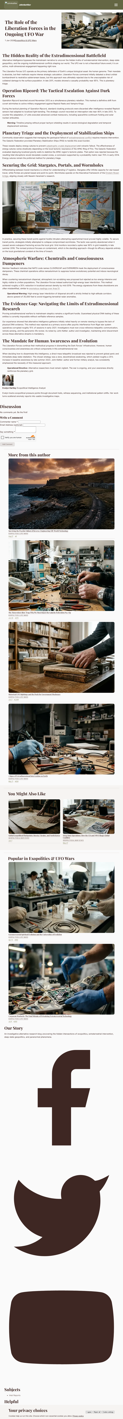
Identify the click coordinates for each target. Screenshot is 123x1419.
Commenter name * (9, 422)
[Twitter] (61, 1270)
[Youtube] (61, 1385)
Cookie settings (108, 1412)
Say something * (7, 432)
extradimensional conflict (80, 137)
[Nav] (116, 4)
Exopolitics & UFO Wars (26, 40)
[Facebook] (61, 1154)
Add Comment (7, 444)
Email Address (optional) (11, 425)
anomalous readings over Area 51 (44, 288)
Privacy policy (78, 1416)
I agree (89, 1412)
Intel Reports (14, 1395)
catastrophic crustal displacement (61, 146)
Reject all (97, 1412)
